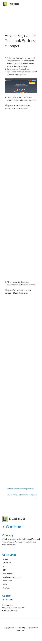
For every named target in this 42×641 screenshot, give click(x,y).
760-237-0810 (7, 599)
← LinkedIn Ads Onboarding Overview (19, 488)
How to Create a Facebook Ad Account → (22, 495)
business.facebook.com (21, 69)
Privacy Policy (21, 630)
